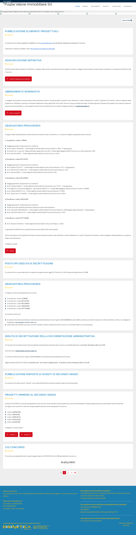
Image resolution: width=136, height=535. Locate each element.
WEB (127, 525)
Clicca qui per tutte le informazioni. (91, 521)
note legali (6, 508)
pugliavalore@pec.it (82, 106)
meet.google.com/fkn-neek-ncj (25, 322)
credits (13, 508)
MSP (124, 525)
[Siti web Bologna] (17, 529)
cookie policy (20, 508)
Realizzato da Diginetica (126, 523)
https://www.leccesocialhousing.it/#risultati (42, 48)
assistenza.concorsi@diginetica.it (91, 507)
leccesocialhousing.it (47, 43)
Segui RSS (126, 20)
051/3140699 (85, 509)
